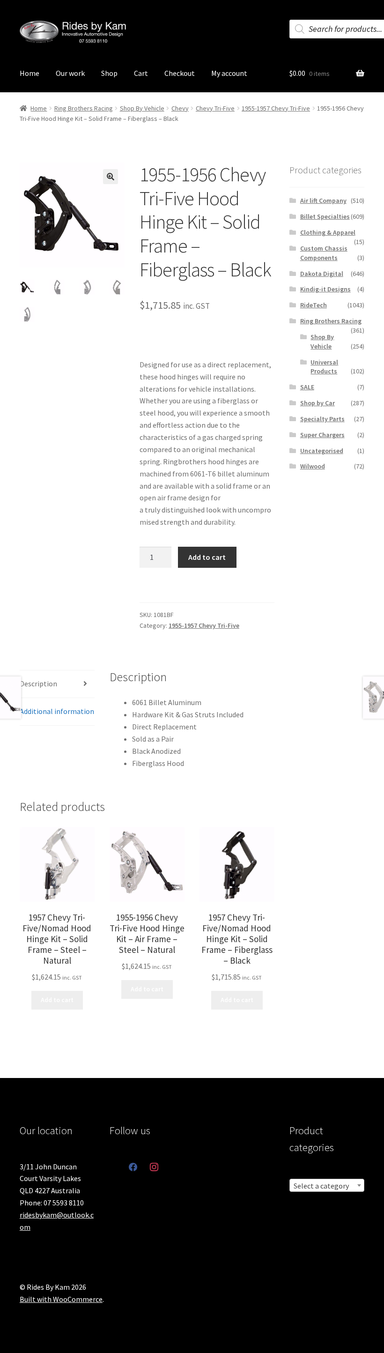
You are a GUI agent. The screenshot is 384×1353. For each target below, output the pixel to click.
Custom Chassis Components (323, 253)
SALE (307, 387)
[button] (110, 176)
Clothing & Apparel (327, 232)
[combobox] (326, 1185)
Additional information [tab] (57, 711)
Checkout (179, 73)
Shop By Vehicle (142, 108)
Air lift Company (323, 200)
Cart (141, 73)
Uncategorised (321, 450)
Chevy (180, 108)
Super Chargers (322, 435)
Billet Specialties (325, 216)
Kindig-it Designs (325, 289)
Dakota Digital (321, 273)
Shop (109, 73)
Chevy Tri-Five (215, 108)
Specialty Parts (322, 419)
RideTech (313, 305)
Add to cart (207, 557)
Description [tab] (38, 683)
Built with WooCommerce (61, 1299)
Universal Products (324, 367)
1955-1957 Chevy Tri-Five (276, 108)
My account (229, 73)
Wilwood (312, 466)
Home (29, 73)
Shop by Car (317, 403)
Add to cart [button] (57, 1000)
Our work (70, 73)
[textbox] (327, 1185)
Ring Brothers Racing (83, 108)
